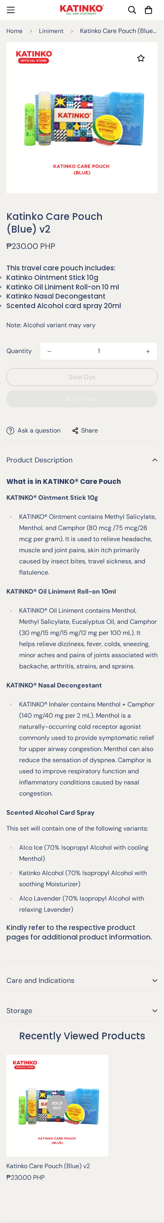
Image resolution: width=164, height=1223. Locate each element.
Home (14, 31)
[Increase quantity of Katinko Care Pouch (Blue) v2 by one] (148, 351)
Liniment (51, 31)
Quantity (19, 351)
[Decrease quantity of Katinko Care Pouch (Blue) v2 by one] (49, 351)
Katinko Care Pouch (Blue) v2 (48, 1166)
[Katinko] (82, 10)
